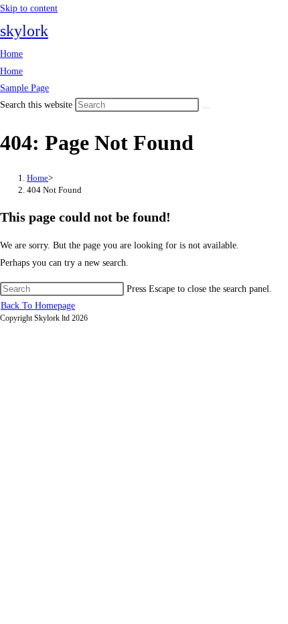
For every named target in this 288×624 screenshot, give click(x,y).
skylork (24, 31)
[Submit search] (206, 107)
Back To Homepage (38, 306)
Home (11, 54)
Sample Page (24, 88)
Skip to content (29, 8)
